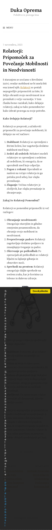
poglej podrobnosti (5, 504)
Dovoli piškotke (40, 291)
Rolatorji (25, 87)
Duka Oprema (26, 10)
